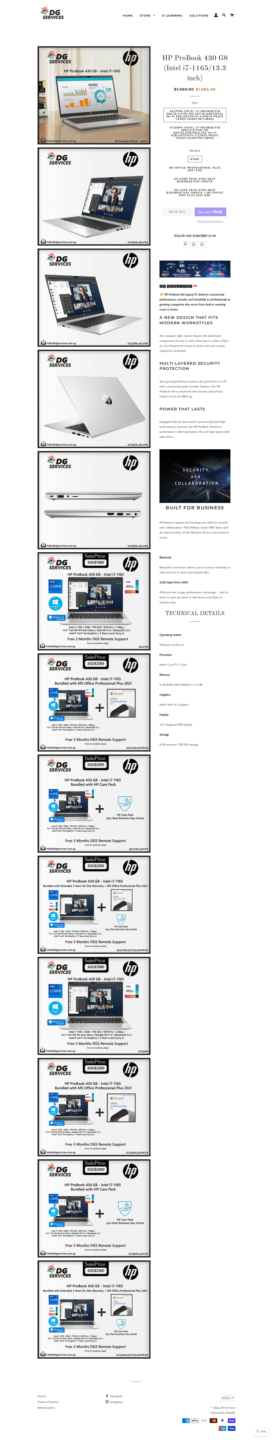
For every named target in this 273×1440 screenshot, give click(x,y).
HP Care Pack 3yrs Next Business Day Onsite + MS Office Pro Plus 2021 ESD (194, 192)
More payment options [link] (210, 221)
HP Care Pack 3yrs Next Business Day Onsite (195, 180)
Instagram (116, 1402)
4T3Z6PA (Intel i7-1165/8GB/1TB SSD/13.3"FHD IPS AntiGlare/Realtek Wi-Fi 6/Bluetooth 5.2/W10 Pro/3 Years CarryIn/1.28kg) (194, 132)
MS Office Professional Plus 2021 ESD (195, 169)
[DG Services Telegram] (203, 247)
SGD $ (226, 1398)
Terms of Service (48, 1402)
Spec (195, 103)
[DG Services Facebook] (187, 247)
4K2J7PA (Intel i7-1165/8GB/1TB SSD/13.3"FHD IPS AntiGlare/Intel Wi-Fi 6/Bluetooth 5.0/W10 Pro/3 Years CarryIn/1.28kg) (195, 115)
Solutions (199, 15)
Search (42, 1396)
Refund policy (46, 1407)
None (194, 159)
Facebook (116, 1396)
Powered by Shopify (223, 1412)
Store (146, 15)
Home (128, 15)
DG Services (227, 1407)
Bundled (195, 150)
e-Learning (172, 15)
